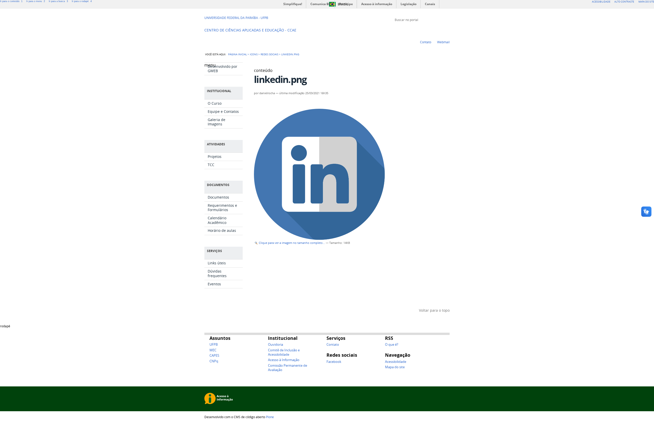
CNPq (213, 361)
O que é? (391, 344)
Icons (254, 54)
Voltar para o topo (434, 310)
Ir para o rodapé (82, 1)
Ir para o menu (35, 1)
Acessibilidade (395, 362)
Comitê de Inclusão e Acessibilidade (284, 352)
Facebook (447, 29)
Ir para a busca (58, 1)
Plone (270, 417)
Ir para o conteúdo (11, 1)
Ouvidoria (275, 344)
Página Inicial (237, 54)
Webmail (443, 42)
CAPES (214, 355)
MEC (212, 350)
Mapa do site (395, 367)
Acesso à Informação (283, 360)
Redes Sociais (269, 54)
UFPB (213, 344)
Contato (425, 42)
